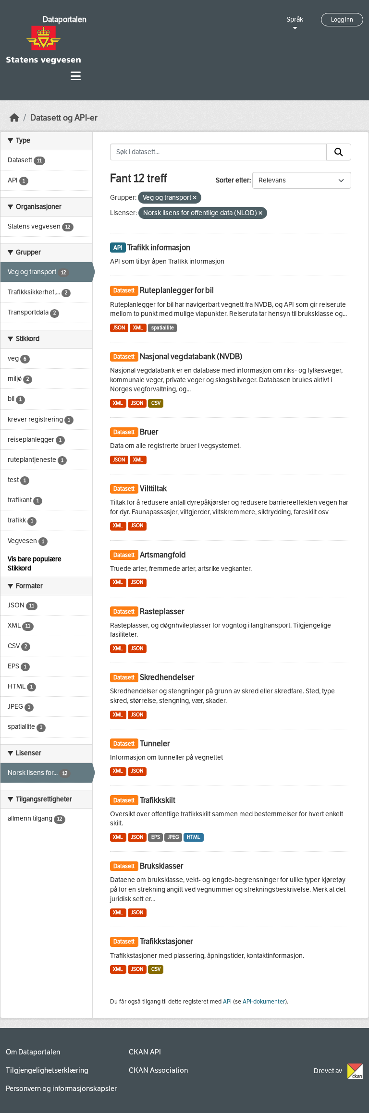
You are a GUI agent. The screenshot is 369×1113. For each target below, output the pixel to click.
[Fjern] (195, 198)
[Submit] (338, 152)
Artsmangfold (163, 554)
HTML (193, 837)
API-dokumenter (264, 1001)
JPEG (173, 837)
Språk (294, 19)
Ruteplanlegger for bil (177, 290)
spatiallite (162, 328)
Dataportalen (64, 19)
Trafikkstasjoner (166, 941)
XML (138, 328)
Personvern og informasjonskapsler (61, 1088)
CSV (155, 403)
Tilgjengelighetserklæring (47, 1070)
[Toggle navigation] (75, 76)
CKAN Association (158, 1070)
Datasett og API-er (64, 118)
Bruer (149, 431)
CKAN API (145, 1052)
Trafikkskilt (157, 800)
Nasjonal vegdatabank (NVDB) (191, 356)
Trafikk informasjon (158, 247)
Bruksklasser (161, 866)
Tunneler (155, 743)
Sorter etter (232, 180)
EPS (155, 837)
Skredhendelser (167, 677)
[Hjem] (14, 118)
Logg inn (342, 19)
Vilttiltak (153, 488)
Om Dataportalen (33, 1052)
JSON (119, 328)
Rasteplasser (162, 611)
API (227, 1001)
